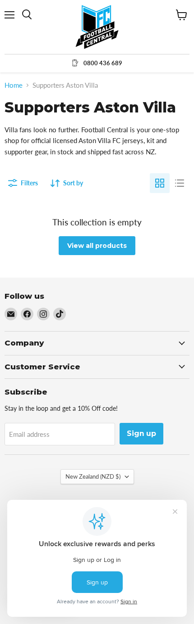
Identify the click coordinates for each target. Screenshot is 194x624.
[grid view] (160, 183)
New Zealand (92, 476)
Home (14, 85)
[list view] (179, 183)
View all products (97, 246)
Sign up (141, 433)
